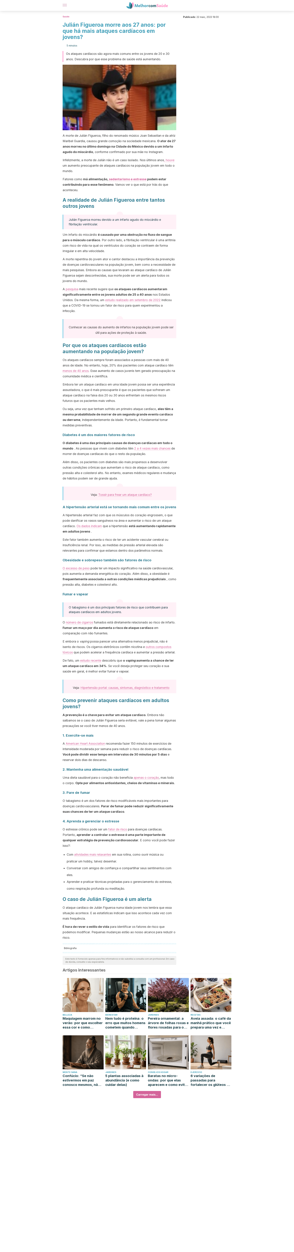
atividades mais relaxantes (92, 854)
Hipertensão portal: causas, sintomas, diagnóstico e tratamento (124, 687)
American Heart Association (85, 743)
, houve (169, 160)
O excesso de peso (76, 568)
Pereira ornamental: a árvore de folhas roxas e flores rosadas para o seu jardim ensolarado (168, 1023)
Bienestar (111, 1015)
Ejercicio (196, 1072)
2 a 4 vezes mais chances (152, 448)
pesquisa (72, 289)
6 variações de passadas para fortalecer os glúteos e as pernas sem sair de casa (210, 1080)
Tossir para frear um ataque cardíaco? (125, 494)
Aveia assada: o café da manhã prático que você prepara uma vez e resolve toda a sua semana (211, 1023)
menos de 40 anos (76, 371)
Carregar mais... (147, 1094)
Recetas (195, 1015)
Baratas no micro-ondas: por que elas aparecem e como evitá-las (168, 1080)
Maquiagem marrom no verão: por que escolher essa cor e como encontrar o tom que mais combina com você (83, 1023)
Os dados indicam (89, 526)
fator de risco (117, 829)
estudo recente (90, 660)
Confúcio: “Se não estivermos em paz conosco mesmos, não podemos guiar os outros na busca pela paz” (81, 1080)
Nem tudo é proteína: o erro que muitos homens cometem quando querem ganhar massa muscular (125, 1023)
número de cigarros (79, 622)
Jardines (153, 1015)
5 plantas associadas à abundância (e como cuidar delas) (124, 1080)
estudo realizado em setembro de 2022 (133, 300)
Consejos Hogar (158, 1072)
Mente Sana (70, 1072)
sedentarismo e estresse (127, 179)
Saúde (66, 16)
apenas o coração (146, 777)
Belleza (67, 1015)
